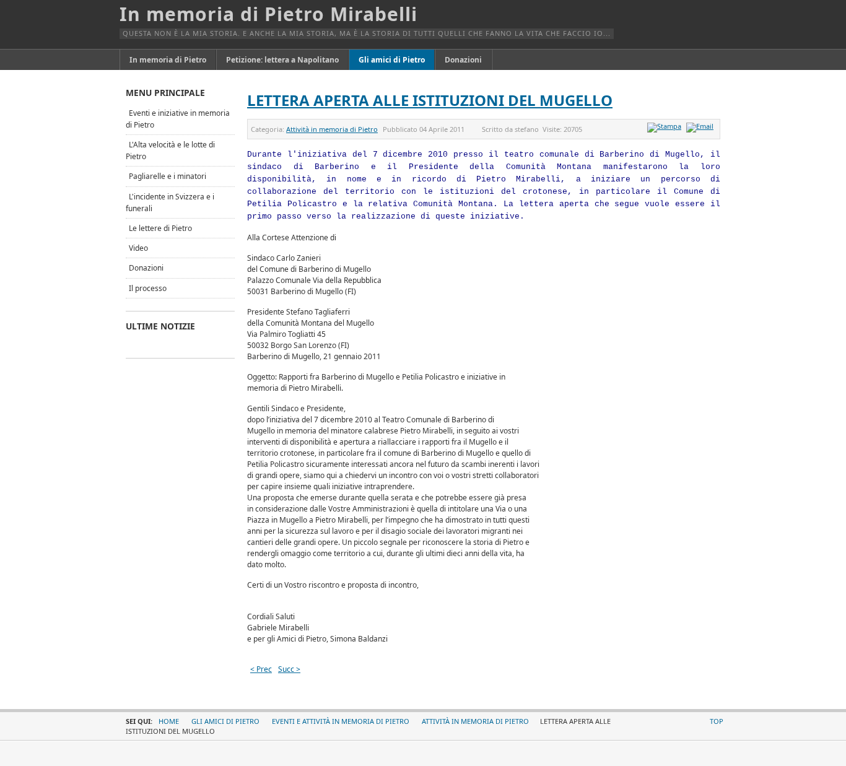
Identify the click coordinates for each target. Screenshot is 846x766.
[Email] (701, 126)
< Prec (261, 669)
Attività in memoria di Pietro (332, 129)
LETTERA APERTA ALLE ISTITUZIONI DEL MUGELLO (430, 100)
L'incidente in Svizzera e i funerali (170, 202)
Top (716, 721)
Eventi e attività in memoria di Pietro (340, 721)
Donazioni (146, 268)
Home (169, 721)
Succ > (289, 669)
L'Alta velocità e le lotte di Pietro (170, 150)
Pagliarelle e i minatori (167, 176)
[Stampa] (665, 126)
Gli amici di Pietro (225, 721)
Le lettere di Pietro (160, 228)
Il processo (148, 288)
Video (138, 248)
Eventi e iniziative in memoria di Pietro (178, 119)
